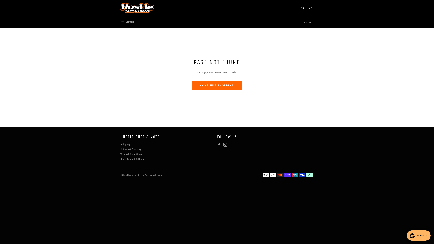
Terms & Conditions (131, 154)
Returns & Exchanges (131, 149)
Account (308, 22)
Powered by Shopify (153, 175)
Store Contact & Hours (132, 159)
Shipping (125, 144)
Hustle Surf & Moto (135, 175)
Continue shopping (217, 85)
